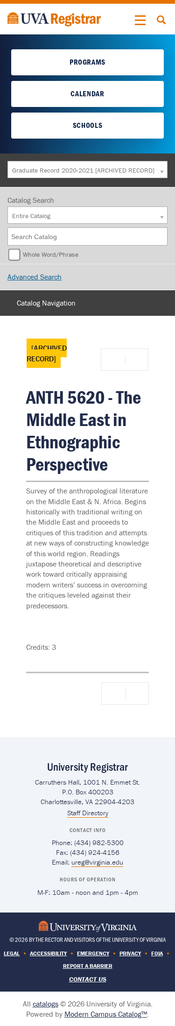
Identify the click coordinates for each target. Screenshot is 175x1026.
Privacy (130, 953)
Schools (87, 125)
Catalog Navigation (46, 302)
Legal (12, 953)
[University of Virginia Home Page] (88, 925)
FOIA (157, 953)
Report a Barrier (87, 965)
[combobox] (87, 169)
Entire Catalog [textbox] (31, 216)
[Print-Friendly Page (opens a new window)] (114, 359)
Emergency (93, 953)
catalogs (45, 1003)
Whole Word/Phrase (50, 254)
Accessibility (48, 953)
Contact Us (87, 979)
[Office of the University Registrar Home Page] (54, 18)
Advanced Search (34, 276)
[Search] (161, 236)
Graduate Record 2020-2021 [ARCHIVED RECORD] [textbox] (83, 170)
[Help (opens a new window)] (135, 359)
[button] (140, 20)
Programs (87, 62)
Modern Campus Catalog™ (105, 1014)
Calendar (87, 93)
